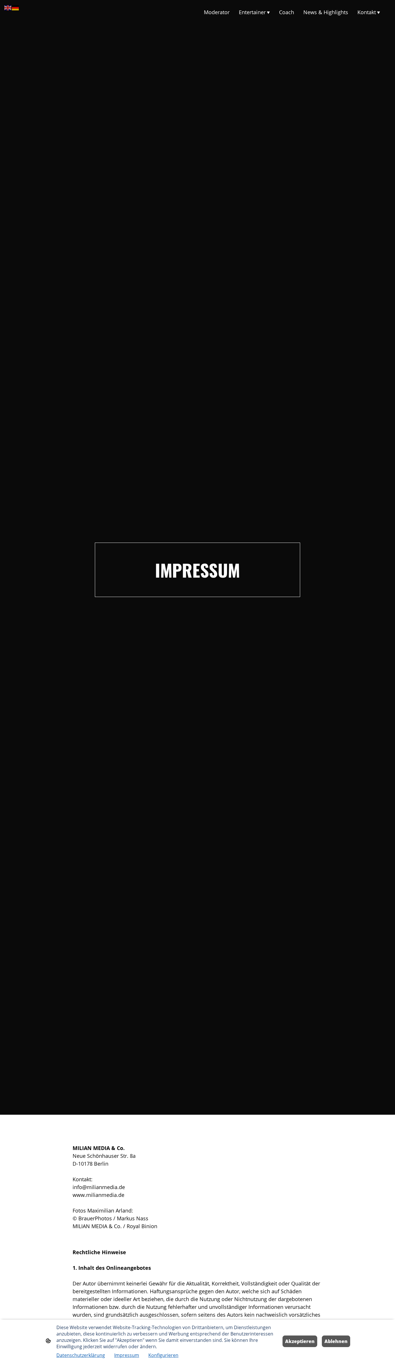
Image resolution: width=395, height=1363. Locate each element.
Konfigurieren (163, 1355)
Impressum (126, 1355)
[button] (8, 7)
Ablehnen (336, 1341)
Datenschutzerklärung (80, 1355)
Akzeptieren (300, 1341)
